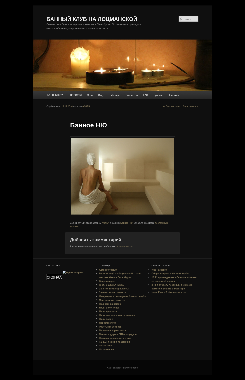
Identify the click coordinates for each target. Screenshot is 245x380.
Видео (101, 95)
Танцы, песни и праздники (114, 341)
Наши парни (106, 319)
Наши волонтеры (109, 307)
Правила (158, 95)
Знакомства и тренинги (112, 292)
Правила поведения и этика (115, 338)
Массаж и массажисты (112, 300)
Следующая (191, 106)
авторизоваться (124, 245)
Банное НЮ (126, 222)
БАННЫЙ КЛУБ (55, 95)
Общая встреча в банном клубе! (170, 273)
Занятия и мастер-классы (114, 288)
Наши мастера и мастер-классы (117, 315)
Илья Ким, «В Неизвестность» (169, 292)
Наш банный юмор (110, 303)
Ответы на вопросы (110, 326)
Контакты (174, 95)
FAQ (145, 95)
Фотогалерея (106, 349)
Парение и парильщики (112, 330)
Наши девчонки (108, 311)
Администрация (108, 269)
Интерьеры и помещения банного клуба (122, 296)
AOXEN (86, 106)
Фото (90, 95)
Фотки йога (105, 345)
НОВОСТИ (76, 95)
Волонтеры (132, 95)
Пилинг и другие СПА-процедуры (118, 334)
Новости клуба (107, 322)
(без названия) (160, 269)
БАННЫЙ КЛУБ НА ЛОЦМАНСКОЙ (91, 19)
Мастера (115, 95)
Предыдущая (171, 106)
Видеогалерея (107, 281)
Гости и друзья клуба (111, 284)
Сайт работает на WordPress (122, 367)
